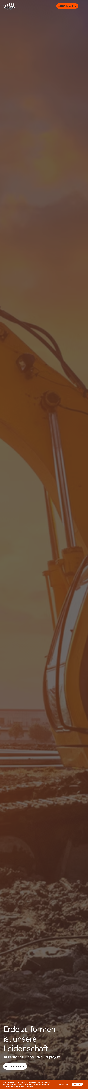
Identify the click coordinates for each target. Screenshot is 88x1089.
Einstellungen (63, 1084)
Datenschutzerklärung (26, 1086)
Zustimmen (77, 1084)
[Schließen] (85, 1084)
